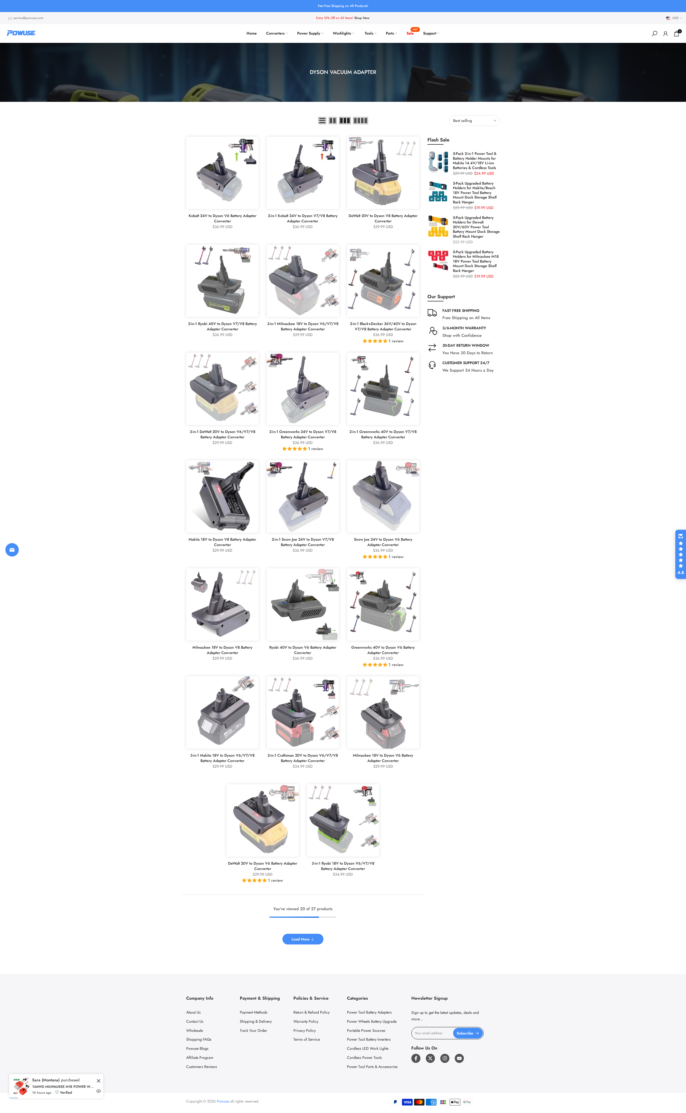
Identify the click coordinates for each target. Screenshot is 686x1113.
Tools (369, 33)
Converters (275, 33)
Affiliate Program (199, 1057)
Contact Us (194, 1021)
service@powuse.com (28, 18)
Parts (390, 33)
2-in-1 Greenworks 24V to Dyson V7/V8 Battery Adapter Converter (302, 434)
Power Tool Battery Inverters (369, 1039)
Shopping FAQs (198, 1039)
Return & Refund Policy (311, 1012)
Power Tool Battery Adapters (369, 1012)
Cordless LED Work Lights (368, 1048)
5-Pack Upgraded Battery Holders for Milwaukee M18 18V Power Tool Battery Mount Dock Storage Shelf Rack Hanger (476, 261)
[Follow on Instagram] (444, 1058)
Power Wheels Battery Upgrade (372, 1021)
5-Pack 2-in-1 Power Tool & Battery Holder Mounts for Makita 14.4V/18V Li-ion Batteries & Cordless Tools (475, 160)
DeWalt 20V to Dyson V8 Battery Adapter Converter (383, 218)
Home (252, 33)
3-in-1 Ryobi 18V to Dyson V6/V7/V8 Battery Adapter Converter (343, 866)
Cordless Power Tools (364, 1057)
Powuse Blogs (197, 1048)
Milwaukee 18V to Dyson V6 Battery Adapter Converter (383, 758)
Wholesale (194, 1030)
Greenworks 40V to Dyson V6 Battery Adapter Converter (383, 650)
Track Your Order (253, 1030)
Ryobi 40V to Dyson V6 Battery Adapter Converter (302, 650)
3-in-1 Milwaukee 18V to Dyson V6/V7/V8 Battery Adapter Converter (302, 326)
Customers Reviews (201, 1066)
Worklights (342, 33)
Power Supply (308, 33)
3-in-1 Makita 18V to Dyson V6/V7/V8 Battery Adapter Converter (222, 758)
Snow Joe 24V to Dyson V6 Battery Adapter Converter (383, 542)
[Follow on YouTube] (459, 1058)
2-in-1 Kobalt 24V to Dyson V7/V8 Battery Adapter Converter (303, 218)
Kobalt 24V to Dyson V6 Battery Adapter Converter (222, 218)
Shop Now (362, 18)
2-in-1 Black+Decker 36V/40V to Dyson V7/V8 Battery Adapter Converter (383, 326)
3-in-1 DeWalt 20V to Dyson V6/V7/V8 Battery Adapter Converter (222, 434)
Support (429, 33)
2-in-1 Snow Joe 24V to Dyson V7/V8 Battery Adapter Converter (303, 542)
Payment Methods (253, 1012)
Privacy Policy (304, 1030)
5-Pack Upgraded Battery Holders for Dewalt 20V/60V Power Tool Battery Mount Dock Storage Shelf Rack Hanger (476, 227)
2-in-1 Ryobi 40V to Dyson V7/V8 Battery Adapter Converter (222, 326)
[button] (680, 554)
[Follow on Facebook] (415, 1058)
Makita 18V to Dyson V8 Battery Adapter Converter (222, 542)
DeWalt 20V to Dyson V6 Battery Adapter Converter (262, 866)
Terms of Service (306, 1039)
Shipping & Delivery (256, 1021)
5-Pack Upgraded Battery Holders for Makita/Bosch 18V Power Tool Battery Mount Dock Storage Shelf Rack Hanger (475, 193)
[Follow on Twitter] (430, 1058)
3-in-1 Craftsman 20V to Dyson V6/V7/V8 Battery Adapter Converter (302, 758)
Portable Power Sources (366, 1030)
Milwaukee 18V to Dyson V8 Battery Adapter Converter (222, 650)
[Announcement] (343, 6)
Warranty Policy (305, 1021)
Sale (412, 33)
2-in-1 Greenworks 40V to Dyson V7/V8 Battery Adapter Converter (383, 434)
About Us (193, 1012)
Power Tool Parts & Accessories (372, 1066)
